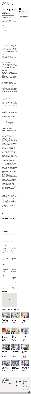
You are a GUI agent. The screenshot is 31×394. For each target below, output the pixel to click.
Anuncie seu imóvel (12, 382)
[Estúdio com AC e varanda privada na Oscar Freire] (15, 347)
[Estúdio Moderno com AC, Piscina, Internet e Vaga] (6, 315)
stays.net (25, 392)
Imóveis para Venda (12, 385)
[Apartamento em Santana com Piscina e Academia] (15, 331)
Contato (10, 384)
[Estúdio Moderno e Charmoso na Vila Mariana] (25, 363)
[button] (9, 210)
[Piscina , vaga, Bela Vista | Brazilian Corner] (15, 315)
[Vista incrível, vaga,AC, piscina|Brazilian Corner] (25, 347)
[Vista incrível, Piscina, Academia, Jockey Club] (15, 363)
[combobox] (25, 11)
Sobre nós (10, 383)
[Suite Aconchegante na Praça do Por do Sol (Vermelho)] (6, 331)
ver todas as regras (4, 231)
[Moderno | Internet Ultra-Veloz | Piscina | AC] (25, 315)
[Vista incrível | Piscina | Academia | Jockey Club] (25, 331)
